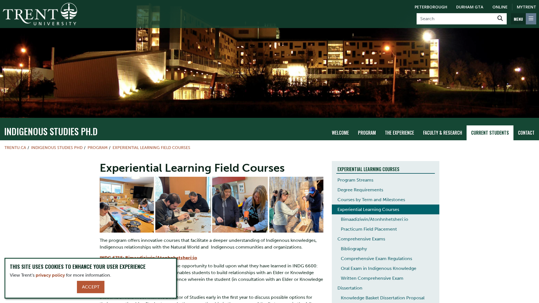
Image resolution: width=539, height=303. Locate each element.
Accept (90, 287)
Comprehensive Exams (361, 239)
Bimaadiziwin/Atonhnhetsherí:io (374, 219)
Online (500, 7)
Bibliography (354, 248)
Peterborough (431, 7)
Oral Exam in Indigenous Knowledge (378, 268)
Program (367, 132)
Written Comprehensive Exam (372, 278)
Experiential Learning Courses (368, 209)
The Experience (399, 132)
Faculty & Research (442, 132)
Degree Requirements (360, 189)
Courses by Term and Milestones (371, 199)
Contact (526, 132)
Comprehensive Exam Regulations (376, 258)
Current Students (490, 132)
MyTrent (526, 7)
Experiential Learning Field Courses (151, 147)
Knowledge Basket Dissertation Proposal (382, 297)
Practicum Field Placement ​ (369, 229)
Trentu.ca (15, 147)
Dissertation (349, 288)
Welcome (340, 132)
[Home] (40, 14)
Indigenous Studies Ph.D (51, 131)
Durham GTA (469, 7)
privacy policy (50, 275)
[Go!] (500, 18)
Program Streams (355, 180)
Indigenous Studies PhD (57, 147)
